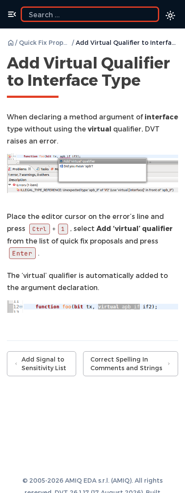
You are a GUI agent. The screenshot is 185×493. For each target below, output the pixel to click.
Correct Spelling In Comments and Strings (126, 363)
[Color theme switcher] (170, 15)
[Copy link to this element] (150, 81)
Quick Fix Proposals (44, 42)
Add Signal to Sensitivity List (44, 363)
